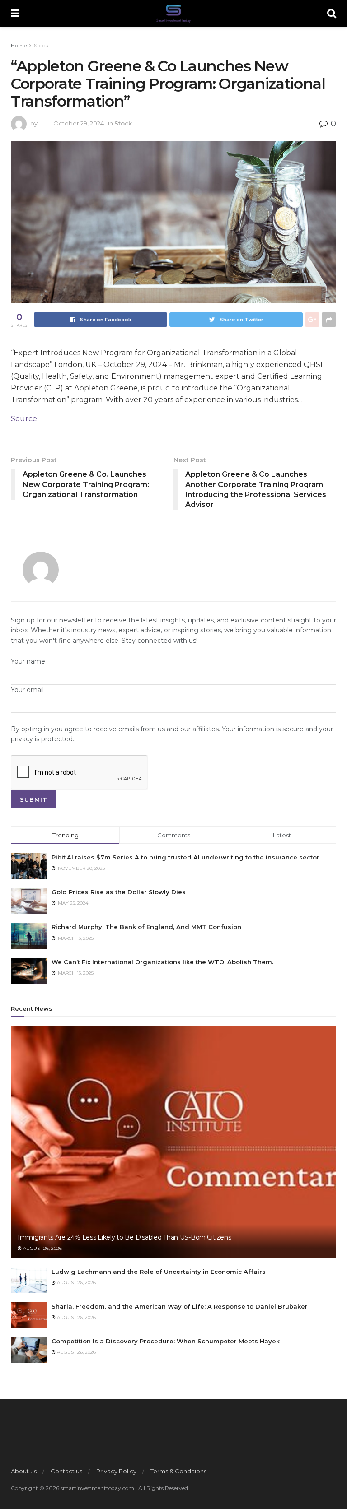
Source (24, 418)
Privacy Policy (116, 1471)
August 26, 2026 (42, 1248)
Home (19, 45)
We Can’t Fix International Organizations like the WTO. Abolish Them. (162, 962)
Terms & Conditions (178, 1471)
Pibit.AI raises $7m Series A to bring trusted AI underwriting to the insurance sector (185, 857)
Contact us (66, 1471)
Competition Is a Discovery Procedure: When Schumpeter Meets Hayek (166, 1341)
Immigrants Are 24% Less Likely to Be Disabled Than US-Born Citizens (124, 1237)
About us (24, 1471)
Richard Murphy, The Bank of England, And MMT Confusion (146, 926)
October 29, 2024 (78, 123)
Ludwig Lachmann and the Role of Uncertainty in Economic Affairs (159, 1271)
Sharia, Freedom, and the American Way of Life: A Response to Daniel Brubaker (180, 1306)
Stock (41, 45)
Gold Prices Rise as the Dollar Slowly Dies (119, 892)
